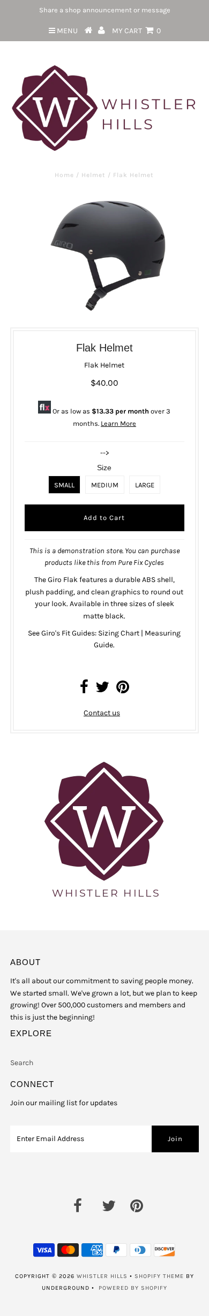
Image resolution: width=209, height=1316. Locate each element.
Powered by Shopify (133, 1287)
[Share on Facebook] (84, 689)
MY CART (136, 30)
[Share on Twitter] (102, 689)
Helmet (93, 175)
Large (144, 485)
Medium (104, 485)
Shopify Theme (159, 1276)
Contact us (102, 712)
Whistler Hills (102, 1276)
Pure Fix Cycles (141, 562)
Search (21, 1062)
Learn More (118, 423)
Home (64, 175)
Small (64, 485)
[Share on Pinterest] (122, 689)
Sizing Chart (118, 633)
